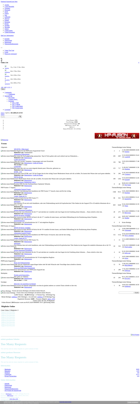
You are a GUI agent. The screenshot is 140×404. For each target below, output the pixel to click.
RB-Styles (128, 213)
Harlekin (7, 76)
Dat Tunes (128, 185)
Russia (7, 24)
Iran (6, 15)
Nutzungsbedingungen (11, 44)
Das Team (11, 97)
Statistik (7, 383)
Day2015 (7, 80)
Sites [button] (9, 1)
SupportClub (8, 96)
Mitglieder (8, 369)
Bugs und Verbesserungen (22, 263)
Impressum (8, 42)
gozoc (126, 258)
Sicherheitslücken (19, 220)
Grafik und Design (19, 159)
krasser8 (127, 179)
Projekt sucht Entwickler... (22, 275)
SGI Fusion (9, 394)
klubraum (7, 72)
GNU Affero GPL (14, 399)
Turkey (7, 29)
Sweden (7, 25)
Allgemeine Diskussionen (21, 154)
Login (6, 52)
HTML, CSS (18, 172)
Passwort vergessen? (11, 54)
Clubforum (11, 94)
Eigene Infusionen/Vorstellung (23, 210)
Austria (7, 5)
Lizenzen (11, 101)
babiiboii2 (128, 286)
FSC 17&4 (15, 103)
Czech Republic (9, 6)
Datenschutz (8, 40)
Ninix (126, 206)
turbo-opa (127, 253)
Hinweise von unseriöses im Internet (25, 284)
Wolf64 (127, 218)
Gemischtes (17, 166)
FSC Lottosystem (17, 106)
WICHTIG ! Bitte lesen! (21, 149)
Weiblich (7, 373)
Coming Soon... (13, 99)
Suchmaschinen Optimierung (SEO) (25, 182)
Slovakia (7, 27)
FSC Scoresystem (17, 108)
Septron (7, 68)
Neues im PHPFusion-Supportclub (24, 268)
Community (8, 92)
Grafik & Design (38, 163)
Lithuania (7, 17)
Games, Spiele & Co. (20, 196)
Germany (7, 8)
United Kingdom (10, 32)
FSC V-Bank (16, 104)
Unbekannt (8, 374)
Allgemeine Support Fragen (22, 189)
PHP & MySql (18, 177)
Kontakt (7, 39)
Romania (7, 22)
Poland (7, 20)
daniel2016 (128, 199)
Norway (7, 18)
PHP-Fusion (10, 395)
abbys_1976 (51, 299)
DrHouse (127, 270)
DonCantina (128, 247)
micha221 (7, 83)
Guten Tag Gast (9, 50)
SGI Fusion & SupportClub (13, 390)
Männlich (7, 371)
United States (9, 30)
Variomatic (128, 230)
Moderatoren (28, 158)
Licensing (7, 109)
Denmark (7, 10)
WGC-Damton (129, 235)
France (7, 13)
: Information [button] (7, 35)
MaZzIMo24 (128, 265)
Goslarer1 (128, 174)
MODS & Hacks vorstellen (22, 215)
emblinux (14, 297)
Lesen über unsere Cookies (65, 401)
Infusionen (17, 201)
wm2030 (127, 157)
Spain (6, 11)
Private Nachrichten (10, 376)
